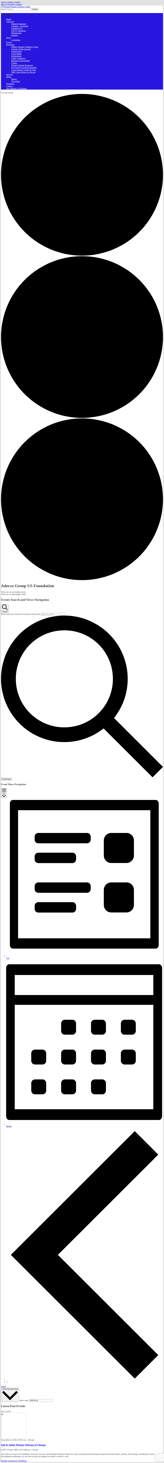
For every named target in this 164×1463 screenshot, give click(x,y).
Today (3, 1386)
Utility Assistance (18, 58)
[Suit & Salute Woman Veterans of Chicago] (14, 1438)
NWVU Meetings (18, 31)
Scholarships (16, 56)
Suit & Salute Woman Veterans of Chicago (23, 1445)
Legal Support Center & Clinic (23, 70)
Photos (14, 79)
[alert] (82, 592)
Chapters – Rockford (19, 26)
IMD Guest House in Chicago (23, 72)
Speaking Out (16, 28)
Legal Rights (16, 54)
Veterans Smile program (21, 49)
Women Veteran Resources (22, 65)
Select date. (24, 1400)
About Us (10, 21)
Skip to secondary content (11, 4)
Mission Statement (18, 24)
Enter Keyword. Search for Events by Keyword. (21, 614)
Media (8, 77)
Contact (9, 86)
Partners (14, 35)
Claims (14, 63)
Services (9, 74)
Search (4, 9)
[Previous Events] (84, 1379)
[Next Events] (7, 1382)
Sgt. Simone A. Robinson (16, 88)
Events (9, 42)
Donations (10, 84)
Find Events (6, 779)
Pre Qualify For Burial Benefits (24, 68)
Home (8, 19)
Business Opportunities (20, 61)
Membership (16, 33)
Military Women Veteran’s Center (24, 47)
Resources (10, 45)
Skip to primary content (10, 2)
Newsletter (15, 81)
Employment (16, 51)
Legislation (15, 40)
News (8, 38)
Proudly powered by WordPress (14, 1461)
